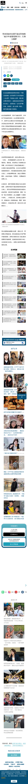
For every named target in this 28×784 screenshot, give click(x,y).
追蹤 (12, 592)
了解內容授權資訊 (17, 745)
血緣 (21, 83)
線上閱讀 (14, 755)
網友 (9, 83)
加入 (6, 592)
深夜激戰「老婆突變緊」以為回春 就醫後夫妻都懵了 (9, 256)
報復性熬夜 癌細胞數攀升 (9, 333)
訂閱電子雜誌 (19, 762)
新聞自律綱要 (20, 764)
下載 (25, 592)
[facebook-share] (4, 75)
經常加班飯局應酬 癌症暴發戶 (13, 412)
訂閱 (19, 592)
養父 (5, 86)
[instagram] (16, 769)
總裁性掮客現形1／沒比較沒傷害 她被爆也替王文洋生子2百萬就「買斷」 (9, 305)
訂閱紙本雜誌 (3, 2)
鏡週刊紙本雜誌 (17, 743)
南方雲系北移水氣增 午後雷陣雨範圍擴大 (9, 277)
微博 (13, 83)
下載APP (12, 764)
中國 (5, 83)
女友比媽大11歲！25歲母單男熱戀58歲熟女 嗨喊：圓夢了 (9, 291)
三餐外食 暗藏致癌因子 (11, 453)
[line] (9, 769)
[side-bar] (26, 2)
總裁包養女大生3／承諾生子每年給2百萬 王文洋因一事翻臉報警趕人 (9, 298)
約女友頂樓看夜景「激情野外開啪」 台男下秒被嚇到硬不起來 (9, 263)
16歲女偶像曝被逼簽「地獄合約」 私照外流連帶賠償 (9, 270)
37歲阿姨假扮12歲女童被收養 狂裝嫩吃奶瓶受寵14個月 (9, 313)
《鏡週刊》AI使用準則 (14, 766)
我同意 (14, 781)
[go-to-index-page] (11, 43)
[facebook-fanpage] (13, 769)
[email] (20, 769)
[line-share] (8, 75)
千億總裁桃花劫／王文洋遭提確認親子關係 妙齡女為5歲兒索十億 (9, 320)
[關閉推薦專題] (26, 384)
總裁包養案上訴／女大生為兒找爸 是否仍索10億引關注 (9, 284)
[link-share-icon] (11, 75)
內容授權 (6, 764)
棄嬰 (17, 83)
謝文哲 (9, 72)
